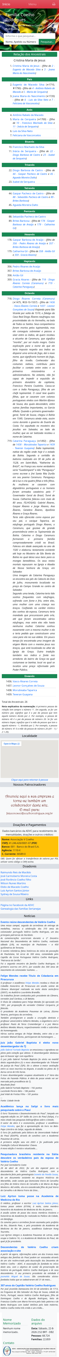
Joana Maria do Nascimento (29, 96)
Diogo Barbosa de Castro (28, 170)
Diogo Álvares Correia (34, 298)
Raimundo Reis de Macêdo (16, 872)
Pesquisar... (47, 41)
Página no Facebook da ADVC (17, 905)
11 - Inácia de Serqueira (25, 126)
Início (6, 4)
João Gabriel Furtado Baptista (15, 1049)
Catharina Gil (20, 251)
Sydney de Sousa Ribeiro (15, 894)
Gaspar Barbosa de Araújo (28, 239)
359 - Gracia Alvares (25, 255)
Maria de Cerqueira (24, 119)
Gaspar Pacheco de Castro (28, 193)
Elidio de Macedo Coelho (15, 887)
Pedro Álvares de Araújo (26, 266)
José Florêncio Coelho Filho (16, 879)
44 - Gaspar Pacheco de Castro (30, 174)
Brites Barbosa (21, 220)
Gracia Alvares (21, 279)
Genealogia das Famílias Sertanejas (21, 908)
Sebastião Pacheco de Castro (29, 216)
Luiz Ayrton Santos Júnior (15, 890)
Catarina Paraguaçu (24, 441)
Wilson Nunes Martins (13, 883)
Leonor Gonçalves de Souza (28, 685)
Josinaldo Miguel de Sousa (15, 1276)
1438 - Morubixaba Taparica (31, 444)
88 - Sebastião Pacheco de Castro (30, 197)
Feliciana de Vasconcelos (27, 135)
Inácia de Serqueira (24, 151)
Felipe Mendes (32, 982)
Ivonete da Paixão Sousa (46, 1174)
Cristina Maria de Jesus (26, 66)
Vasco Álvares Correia (25, 681)
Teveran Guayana (23, 694)
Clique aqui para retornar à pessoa (29, 779)
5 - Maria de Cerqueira (35, 92)
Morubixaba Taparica (25, 690)
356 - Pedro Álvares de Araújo (29, 243)
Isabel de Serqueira (24, 181)
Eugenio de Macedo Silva (28, 84)
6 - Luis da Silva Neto (36, 99)
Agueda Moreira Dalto (25, 205)
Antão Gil (18, 275)
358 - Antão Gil (47, 251)
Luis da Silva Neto (23, 131)
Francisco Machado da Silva (28, 147)
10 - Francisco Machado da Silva (34, 123)
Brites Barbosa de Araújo (27, 270)
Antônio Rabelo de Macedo (28, 115)
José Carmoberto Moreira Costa (19, 876)
